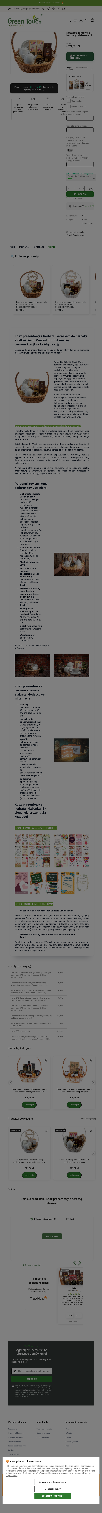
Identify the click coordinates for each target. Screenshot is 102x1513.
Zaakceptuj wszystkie (53, 1496)
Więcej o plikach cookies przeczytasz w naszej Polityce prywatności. (48, 1474)
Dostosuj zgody (53, 1489)
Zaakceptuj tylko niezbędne (53, 1482)
